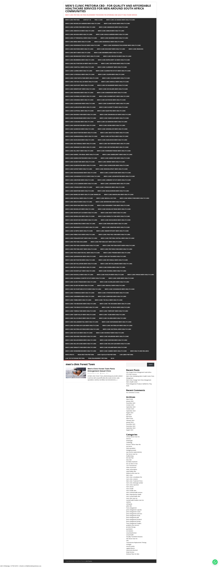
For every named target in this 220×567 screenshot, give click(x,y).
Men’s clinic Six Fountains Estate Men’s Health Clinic (83, 289)
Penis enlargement (131, 508)
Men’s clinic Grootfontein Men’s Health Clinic (81, 132)
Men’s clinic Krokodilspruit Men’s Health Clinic (112, 169)
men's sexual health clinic (133, 496)
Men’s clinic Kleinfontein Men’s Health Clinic (80, 165)
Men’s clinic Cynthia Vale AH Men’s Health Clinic (81, 81)
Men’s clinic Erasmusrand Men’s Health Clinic (80, 118)
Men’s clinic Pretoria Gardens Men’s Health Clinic (82, 245)
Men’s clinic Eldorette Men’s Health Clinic (113, 107)
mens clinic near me (131, 498)
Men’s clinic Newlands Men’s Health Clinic (113, 223)
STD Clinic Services (131, 374)
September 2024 (130, 411)
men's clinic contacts (132, 479)
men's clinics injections (132, 485)
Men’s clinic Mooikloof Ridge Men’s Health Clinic (114, 209)
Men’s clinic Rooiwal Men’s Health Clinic (112, 271)
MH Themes (89, 561)
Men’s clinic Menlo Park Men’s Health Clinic (134, 198)
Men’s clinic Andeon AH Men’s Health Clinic (79, 31)
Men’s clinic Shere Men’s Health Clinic (121, 278)
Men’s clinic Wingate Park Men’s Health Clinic (80, 347)
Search (150, 364)
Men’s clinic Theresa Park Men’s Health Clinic (80, 311)
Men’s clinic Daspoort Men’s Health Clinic (79, 85)
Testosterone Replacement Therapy (136, 542)
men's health (129, 488)
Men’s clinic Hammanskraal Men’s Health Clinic (81, 136)
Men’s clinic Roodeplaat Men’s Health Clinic (80, 271)
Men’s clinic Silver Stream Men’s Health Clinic (80, 282)
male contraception (131, 469)
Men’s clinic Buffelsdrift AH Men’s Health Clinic (114, 60)
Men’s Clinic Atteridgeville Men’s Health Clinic (81, 38)
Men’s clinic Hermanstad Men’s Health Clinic (80, 147)
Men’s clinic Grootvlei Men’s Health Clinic (114, 132)
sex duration (129, 531)
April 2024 (129, 416)
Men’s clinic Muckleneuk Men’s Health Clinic (116, 220)
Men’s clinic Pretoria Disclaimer (76, 242)
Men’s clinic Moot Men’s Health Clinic (113, 212)
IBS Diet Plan (130, 458)
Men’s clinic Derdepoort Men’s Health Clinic (80, 89)
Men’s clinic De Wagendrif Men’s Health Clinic (112, 85)
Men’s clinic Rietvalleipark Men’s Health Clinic (81, 263)
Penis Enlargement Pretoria (97, 358)
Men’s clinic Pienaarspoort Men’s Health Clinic (81, 238)
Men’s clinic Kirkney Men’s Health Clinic (111, 162)
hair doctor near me (131, 454)
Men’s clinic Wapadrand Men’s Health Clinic (116, 322)
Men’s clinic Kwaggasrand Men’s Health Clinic (81, 172)
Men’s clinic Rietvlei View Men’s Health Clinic (80, 267)
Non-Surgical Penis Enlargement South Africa (138, 372)
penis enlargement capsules (134, 510)
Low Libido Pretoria (126, 354)
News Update (69, 354)
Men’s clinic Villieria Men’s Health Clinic (112, 318)
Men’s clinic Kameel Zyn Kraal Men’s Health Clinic (82, 154)
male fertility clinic (131, 471)
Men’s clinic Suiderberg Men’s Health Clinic (79, 296)
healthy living (129, 456)
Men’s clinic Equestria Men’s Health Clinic (111, 111)
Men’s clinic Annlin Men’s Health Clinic (111, 31)
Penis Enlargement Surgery (133, 523)
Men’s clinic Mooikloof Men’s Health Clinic (79, 209)
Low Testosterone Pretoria (75, 358)
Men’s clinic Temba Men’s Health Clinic (78, 300)
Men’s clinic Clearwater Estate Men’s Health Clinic (113, 71)
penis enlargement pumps (133, 521)
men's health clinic (131, 490)
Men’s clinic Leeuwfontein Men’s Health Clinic (119, 176)
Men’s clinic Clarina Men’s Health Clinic (78, 71)
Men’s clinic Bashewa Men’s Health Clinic (114, 38)
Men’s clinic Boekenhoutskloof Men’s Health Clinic (82, 45)
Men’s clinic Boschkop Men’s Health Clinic (111, 49)
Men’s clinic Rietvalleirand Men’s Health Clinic (116, 263)
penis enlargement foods (133, 515)
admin (103, 373)
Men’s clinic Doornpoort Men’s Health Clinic (114, 96)
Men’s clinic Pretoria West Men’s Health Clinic (81, 249)
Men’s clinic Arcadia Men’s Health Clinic (78, 34)
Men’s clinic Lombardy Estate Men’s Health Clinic (114, 180)
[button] (215, 562)
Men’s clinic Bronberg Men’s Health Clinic (108, 52)
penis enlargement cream (133, 511)
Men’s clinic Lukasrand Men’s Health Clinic (115, 183)
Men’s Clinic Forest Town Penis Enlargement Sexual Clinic (101, 369)
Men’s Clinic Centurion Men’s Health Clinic (115, 63)
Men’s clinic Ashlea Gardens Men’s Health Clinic (112, 34)
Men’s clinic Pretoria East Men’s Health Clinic (106, 242)
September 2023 (130, 428)
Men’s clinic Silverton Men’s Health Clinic (79, 285)
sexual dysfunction (131, 533)
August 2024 (129, 413)
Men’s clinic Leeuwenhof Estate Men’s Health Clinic (82, 176)
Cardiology (129, 442)
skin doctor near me (131, 538)
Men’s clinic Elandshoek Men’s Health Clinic (80, 103)
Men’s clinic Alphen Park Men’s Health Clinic (80, 27)
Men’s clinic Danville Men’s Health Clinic (115, 81)
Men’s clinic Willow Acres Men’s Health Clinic (80, 343)
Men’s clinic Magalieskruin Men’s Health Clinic (113, 191)
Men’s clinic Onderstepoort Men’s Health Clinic (112, 231)
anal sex (128, 438)
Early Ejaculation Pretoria (106, 354)
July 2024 (128, 414)
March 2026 (129, 399)
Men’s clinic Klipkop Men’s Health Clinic (78, 169)
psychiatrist (129, 529)
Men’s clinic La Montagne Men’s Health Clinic (115, 172)
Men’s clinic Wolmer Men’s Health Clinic (113, 347)
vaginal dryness (130, 548)
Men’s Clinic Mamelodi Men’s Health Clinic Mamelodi (83, 194)
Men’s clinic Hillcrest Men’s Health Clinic (79, 151)
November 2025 (130, 403)
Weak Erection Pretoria (86, 354)
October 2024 (130, 409)
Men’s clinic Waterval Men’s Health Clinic (117, 329)
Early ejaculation (130, 448)
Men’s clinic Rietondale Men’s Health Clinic (113, 260)
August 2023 (129, 430)
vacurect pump (130, 546)
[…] (116, 380)
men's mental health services (134, 492)
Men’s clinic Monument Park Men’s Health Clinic (113, 205)
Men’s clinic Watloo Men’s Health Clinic (79, 333)
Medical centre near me (132, 473)
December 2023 (130, 424)
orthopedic (129, 504)
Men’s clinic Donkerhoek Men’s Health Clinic (112, 92)
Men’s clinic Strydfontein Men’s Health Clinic (113, 293)
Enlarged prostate (131, 450)
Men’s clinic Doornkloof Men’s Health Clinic (80, 96)
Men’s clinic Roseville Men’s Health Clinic (79, 274)
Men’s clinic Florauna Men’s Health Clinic (79, 121)
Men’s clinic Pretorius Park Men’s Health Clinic (116, 249)
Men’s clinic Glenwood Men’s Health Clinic (79, 129)
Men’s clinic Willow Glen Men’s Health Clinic (115, 343)
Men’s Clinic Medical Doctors (106, 198)
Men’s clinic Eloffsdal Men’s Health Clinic (79, 111)
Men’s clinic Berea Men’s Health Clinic (78, 41)
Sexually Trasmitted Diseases (134, 536)
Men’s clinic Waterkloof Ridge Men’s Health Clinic (82, 329)
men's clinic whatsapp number (134, 483)
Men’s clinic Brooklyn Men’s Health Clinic (117, 56)
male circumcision (131, 467)
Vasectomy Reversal (132, 550)
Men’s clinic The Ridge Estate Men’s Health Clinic (81, 307)
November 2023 (130, 426)
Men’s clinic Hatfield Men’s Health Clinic (114, 136)
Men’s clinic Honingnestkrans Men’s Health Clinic (114, 151)
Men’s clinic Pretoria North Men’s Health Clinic (119, 245)
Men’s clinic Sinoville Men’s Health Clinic (111, 285)
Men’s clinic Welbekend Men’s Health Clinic (114, 336)
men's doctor (130, 487)
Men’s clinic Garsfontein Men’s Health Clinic (80, 125)
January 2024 (129, 422)
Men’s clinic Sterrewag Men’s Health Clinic (79, 293)
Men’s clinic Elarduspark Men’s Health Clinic (80, 107)
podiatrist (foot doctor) (132, 525)
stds (127, 540)
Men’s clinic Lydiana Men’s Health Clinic (78, 187)
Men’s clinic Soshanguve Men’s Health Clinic (120, 289)
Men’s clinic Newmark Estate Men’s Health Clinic (81, 227)
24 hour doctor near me (133, 437)
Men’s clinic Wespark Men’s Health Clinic (113, 340)
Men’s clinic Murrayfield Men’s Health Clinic (80, 223)
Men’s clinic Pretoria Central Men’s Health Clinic (117, 238)
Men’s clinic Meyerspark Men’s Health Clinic (110, 202)
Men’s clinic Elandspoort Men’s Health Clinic (114, 103)
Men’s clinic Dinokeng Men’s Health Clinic (79, 92)
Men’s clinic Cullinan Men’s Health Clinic (116, 78)
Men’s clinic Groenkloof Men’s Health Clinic (113, 129)
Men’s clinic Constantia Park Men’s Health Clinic (82, 78)
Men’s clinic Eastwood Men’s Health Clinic (111, 100)
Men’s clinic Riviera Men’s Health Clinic (112, 267)
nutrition (128, 502)
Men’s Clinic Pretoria (72, 20)
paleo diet (129, 506)
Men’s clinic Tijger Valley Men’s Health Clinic (80, 314)
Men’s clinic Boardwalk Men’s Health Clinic (109, 41)
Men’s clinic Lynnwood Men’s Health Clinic (110, 187)
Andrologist (129, 440)
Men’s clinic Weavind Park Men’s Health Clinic (80, 336)
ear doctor (129, 446)
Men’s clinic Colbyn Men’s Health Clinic (111, 74)
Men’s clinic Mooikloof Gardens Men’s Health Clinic (82, 23)
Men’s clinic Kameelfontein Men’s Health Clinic (81, 158)
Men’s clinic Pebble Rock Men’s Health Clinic (80, 234)
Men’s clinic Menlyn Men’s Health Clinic (78, 202)
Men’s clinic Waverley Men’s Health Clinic (110, 333)
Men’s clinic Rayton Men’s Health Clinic (112, 256)
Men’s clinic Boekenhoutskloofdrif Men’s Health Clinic (122, 45)
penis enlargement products (134, 519)
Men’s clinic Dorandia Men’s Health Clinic (79, 100)
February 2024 (130, 420)
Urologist (128, 544)
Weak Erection (130, 552)
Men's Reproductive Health (133, 494)
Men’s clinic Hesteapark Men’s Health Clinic (114, 147)
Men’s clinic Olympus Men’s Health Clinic (79, 231)
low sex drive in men (132, 464)
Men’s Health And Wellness (139, 351)
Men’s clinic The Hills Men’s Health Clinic (109, 300)
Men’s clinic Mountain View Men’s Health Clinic (81, 220)
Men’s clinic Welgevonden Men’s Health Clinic (80, 340)
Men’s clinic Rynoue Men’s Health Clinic (140, 274)
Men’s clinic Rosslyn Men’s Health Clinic (110, 274)
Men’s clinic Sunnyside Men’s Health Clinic (112, 296)
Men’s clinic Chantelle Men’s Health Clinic (79, 67)
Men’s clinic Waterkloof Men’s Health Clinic (117, 325)
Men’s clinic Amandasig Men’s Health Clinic (113, 27)
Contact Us (87, 20)
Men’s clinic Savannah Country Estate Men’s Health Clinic (85, 278)
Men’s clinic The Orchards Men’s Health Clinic (115, 303)
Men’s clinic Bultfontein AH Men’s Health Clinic (81, 63)
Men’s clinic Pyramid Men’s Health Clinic (116, 252)
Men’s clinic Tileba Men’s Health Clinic (112, 314)
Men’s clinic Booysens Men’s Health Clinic (79, 49)
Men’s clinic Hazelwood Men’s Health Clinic (112, 140)
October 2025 (130, 405)
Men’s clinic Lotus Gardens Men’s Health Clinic (81, 183)
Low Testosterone (131, 465)
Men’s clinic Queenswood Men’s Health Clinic (80, 256)
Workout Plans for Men (132, 554)
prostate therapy (131, 527)
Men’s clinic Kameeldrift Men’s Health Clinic (117, 154)
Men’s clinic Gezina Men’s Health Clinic (112, 125)
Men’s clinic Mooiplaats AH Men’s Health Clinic (81, 212)
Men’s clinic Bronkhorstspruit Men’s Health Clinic (82, 56)
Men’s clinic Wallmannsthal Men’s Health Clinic (81, 322)
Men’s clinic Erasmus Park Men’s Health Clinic (80, 114)
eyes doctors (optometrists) (134, 452)
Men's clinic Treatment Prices (134, 481)
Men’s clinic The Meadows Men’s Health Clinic (80, 303)
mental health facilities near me (135, 500)
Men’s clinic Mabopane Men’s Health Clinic (79, 191)
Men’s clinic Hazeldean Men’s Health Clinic (79, 140)
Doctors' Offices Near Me (133, 444)
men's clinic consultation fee (134, 477)
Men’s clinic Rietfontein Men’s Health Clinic (80, 260)
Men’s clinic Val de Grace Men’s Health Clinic (80, 318)
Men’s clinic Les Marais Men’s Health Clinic (120, 20)
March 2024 (129, 418)
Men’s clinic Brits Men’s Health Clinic (77, 52)
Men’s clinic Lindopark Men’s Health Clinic (79, 180)
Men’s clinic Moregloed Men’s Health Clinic (80, 216)
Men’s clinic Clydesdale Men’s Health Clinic (80, 74)
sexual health (130, 535)
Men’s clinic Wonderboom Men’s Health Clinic (80, 351)
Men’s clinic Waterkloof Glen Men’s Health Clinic (82, 325)
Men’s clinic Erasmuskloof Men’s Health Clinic (115, 114)
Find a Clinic (99, 20)
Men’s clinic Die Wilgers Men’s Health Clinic (113, 89)
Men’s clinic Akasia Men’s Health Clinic (117, 23)
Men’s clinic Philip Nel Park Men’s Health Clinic (114, 234)
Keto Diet (129, 460)
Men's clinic (129, 475)
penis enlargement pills (132, 517)
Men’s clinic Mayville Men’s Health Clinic (79, 198)
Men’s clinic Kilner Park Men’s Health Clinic (80, 162)
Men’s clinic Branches (136, 49)
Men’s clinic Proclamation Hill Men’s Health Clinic (82, 252)
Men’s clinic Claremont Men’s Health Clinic (112, 67)
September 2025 (130, 407)
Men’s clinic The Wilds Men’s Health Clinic (116, 307)
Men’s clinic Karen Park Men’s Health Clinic (115, 158)
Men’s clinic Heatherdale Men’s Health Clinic (80, 143)
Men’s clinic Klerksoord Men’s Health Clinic (114, 165)
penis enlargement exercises (134, 513)
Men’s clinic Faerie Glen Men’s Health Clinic (114, 118)
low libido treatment (131, 462)
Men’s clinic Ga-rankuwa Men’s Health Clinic (112, 121)
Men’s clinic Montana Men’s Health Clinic (79, 205)
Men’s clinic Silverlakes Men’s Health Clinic (114, 282)
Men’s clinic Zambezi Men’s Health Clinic (113, 351)
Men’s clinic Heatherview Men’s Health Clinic (114, 143)
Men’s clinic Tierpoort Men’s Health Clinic (114, 311)
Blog (112, 358)
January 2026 (129, 401)
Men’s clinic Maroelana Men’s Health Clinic (119, 194)
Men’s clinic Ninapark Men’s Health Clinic (116, 227)
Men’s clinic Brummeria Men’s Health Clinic (79, 60)
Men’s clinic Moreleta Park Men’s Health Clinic (114, 216)
